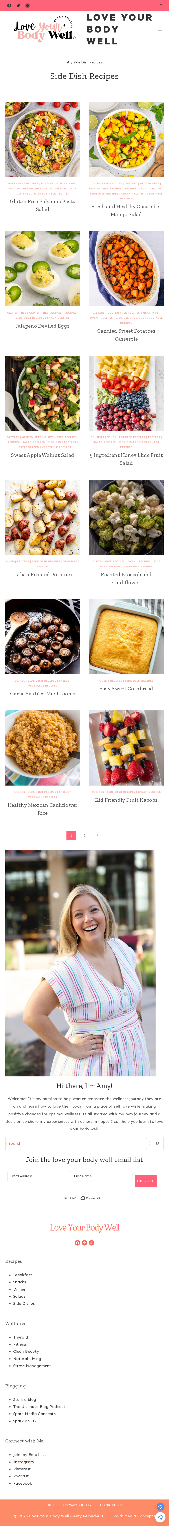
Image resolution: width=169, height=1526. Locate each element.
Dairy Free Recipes (23, 183)
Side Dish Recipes (104, 193)
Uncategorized (27, 447)
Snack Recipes (132, 193)
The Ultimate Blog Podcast (39, 1406)
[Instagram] (27, 6)
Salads (19, 1296)
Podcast (21, 1476)
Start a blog (24, 1399)
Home (50, 1505)
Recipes (130, 188)
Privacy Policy (77, 1505)
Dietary (47, 183)
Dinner (19, 1289)
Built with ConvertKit (100, 1198)
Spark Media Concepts (34, 1413)
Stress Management (32, 1365)
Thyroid (20, 1337)
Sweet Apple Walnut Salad (42, 455)
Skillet (65, 680)
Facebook (22, 1483)
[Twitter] (18, 6)
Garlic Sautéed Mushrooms (42, 693)
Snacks (19, 1282)
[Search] (157, 1143)
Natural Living (27, 1358)
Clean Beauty (26, 1351)
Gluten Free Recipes (25, 188)
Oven (94, 317)
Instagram (23, 1461)
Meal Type (150, 312)
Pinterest (22, 1469)
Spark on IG (24, 1421)
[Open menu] (160, 29)
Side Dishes (24, 1303)
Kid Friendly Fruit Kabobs (126, 800)
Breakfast (22, 1274)
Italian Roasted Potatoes (42, 574)
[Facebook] (9, 6)
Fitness (20, 1344)
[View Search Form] (161, 5)
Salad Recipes (55, 188)
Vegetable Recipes (54, 193)
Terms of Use (112, 1505)
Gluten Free (66, 183)
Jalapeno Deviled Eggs (43, 325)
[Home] (68, 62)
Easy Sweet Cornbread (126, 688)
